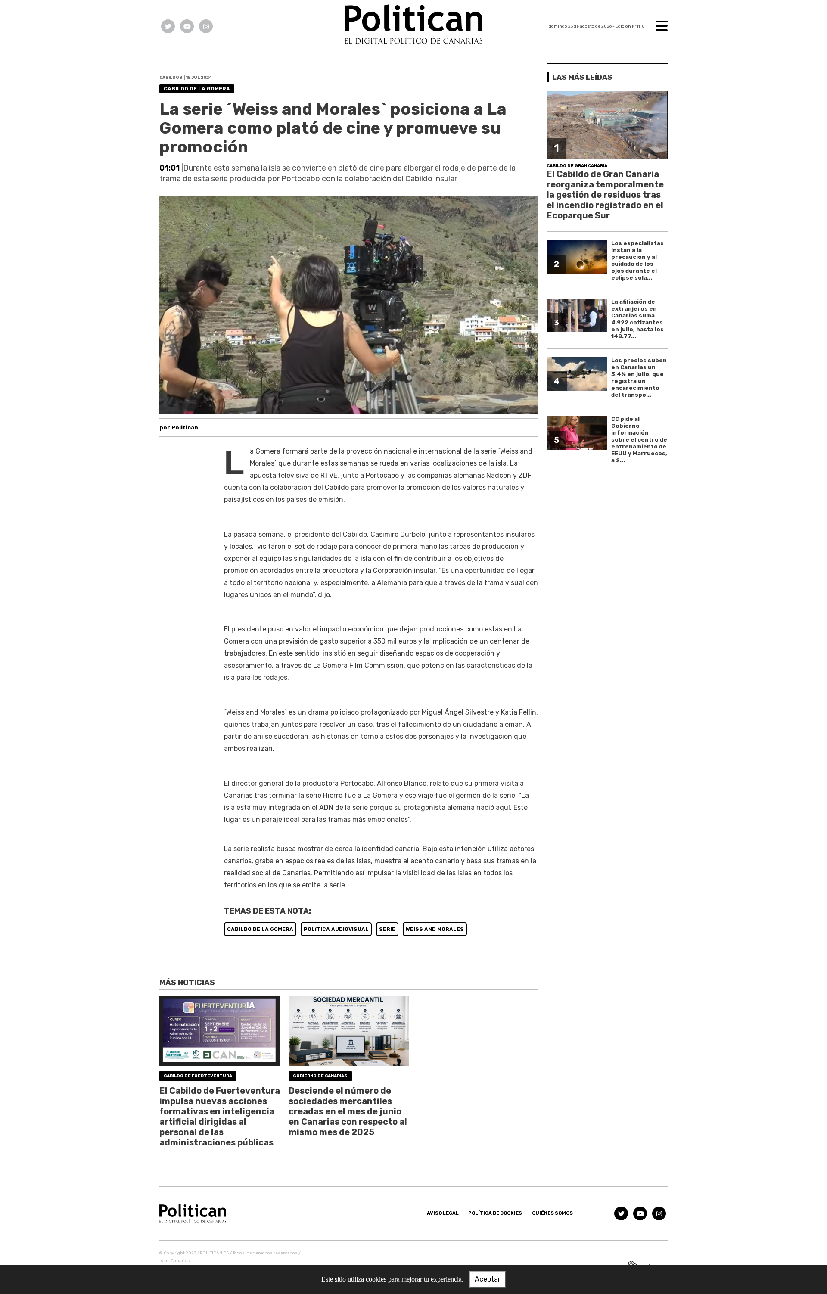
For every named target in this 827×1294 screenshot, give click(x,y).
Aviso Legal (443, 1213)
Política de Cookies (495, 1213)
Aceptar (488, 1279)
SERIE (387, 929)
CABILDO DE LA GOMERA (260, 929)
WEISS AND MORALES (435, 929)
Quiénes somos (552, 1213)
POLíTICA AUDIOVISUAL (336, 929)
